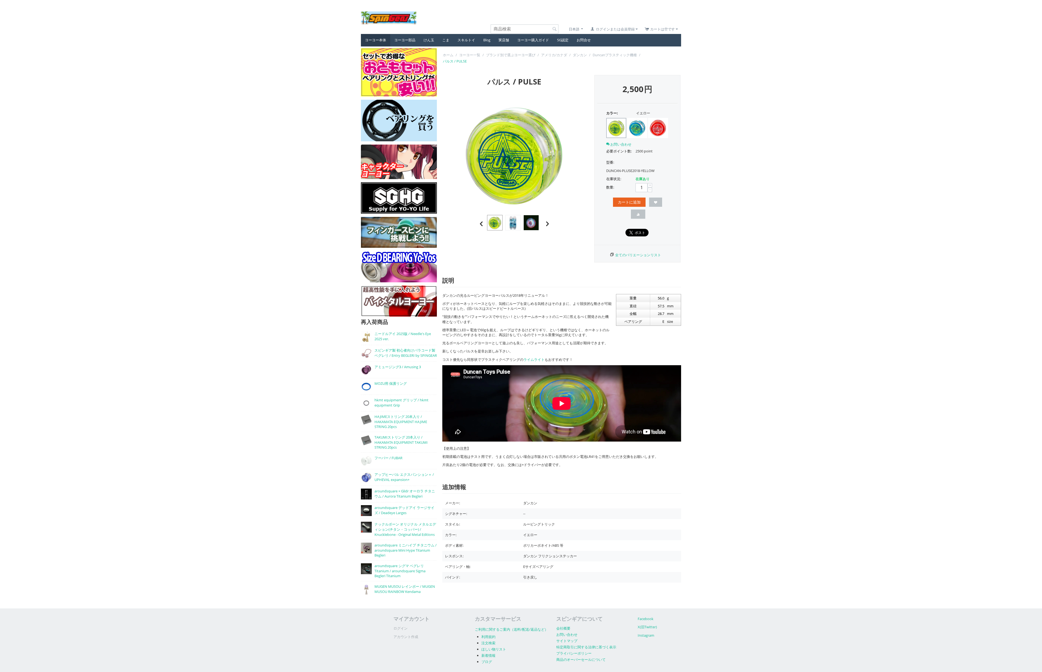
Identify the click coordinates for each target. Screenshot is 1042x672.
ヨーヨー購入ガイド (533, 39)
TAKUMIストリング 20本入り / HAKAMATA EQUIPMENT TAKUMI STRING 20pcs (401, 442)
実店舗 (503, 39)
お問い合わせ (566, 634)
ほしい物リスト (493, 649)
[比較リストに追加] (638, 214)
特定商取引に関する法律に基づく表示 (586, 647)
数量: (610, 187)
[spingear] (389, 17)
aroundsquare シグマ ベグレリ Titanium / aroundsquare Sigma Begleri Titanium (399, 570)
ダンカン (580, 54)
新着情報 (488, 655)
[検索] (554, 29)
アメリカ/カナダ (554, 54)
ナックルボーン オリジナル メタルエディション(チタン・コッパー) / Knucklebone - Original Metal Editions (405, 529)
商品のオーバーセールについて (581, 659)
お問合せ (584, 39)
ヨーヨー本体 (375, 39)
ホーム (448, 54)
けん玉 (429, 39)
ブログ (486, 661)
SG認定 (562, 39)
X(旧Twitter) (647, 626)
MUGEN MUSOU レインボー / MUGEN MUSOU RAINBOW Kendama (404, 589)
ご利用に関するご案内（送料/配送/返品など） (511, 629)
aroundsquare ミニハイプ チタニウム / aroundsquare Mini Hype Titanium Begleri (405, 550)
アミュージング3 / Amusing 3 (397, 366)
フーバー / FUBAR (388, 457)
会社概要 (563, 628)
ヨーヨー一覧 (469, 54)
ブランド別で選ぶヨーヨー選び (510, 54)
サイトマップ (566, 640)
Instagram (646, 635)
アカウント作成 (405, 636)
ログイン (400, 628)
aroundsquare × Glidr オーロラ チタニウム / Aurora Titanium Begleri (404, 494)
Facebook (645, 618)
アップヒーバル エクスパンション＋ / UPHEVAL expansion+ (404, 477)
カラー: (612, 113)
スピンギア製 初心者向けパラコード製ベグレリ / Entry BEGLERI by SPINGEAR (405, 353)
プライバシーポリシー (574, 653)
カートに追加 (629, 202)
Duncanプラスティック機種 (615, 54)
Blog (486, 39)
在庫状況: (613, 178)
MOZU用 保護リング (390, 383)
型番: (610, 162)
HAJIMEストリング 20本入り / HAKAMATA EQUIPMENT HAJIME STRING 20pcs (400, 421)
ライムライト (534, 359)
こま (445, 39)
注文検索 (488, 642)
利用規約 (488, 636)
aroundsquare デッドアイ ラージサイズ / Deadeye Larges (404, 510)
